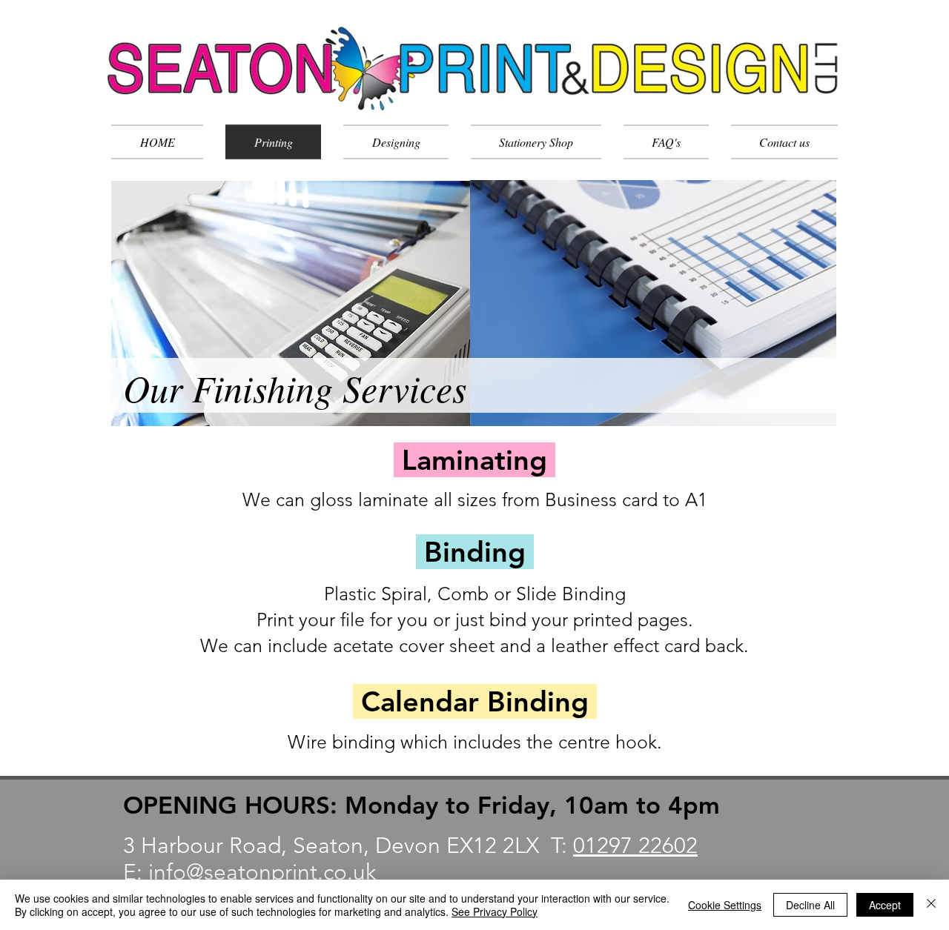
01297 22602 (635, 845)
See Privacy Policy (495, 911)
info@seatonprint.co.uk (262, 872)
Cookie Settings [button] (724, 904)
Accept (885, 904)
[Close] (931, 904)
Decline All (810, 904)
